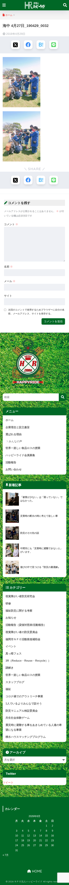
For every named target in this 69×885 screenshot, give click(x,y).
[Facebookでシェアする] (28, 44)
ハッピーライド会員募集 (20, 455)
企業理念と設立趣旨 (18, 427)
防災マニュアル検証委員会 (22, 710)
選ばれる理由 (14, 434)
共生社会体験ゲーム (18, 717)
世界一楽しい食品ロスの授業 (23, 448)
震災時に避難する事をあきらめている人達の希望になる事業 (34, 727)
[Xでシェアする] (15, 44)
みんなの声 (15, 441)
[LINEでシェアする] (53, 44)
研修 (8, 603)
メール (9, 281)
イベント (11, 646)
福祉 (8, 689)
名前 (8, 266)
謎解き (10, 667)
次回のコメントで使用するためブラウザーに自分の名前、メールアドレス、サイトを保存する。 (36, 311)
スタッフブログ (15, 682)
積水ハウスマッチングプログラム (26, 736)
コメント (11, 224)
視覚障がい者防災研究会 (20, 596)
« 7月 (6, 855)
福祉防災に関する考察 (19, 610)
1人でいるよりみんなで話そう (24, 703)
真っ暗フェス (14, 653)
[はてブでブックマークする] (41, 44)
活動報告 (11, 462)
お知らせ (11, 617)
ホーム (10, 420)
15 (46, 835)
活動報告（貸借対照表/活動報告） (26, 624)
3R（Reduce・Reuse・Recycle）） (28, 660)
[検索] (62, 397)
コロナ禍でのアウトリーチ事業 (24, 696)
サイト (8, 295)
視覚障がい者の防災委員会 (22, 632)
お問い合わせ (14, 469)
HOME (36, 871)
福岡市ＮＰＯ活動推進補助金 (23, 639)
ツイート (8, 782)
